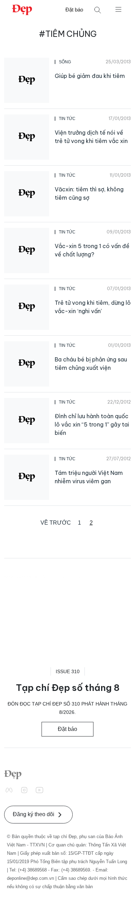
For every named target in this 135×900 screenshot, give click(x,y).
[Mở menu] (118, 9)
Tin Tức (67, 119)
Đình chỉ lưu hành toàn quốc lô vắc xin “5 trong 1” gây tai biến (92, 424)
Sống (65, 62)
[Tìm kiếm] (97, 10)
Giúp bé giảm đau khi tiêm (90, 75)
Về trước (55, 523)
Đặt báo (74, 10)
